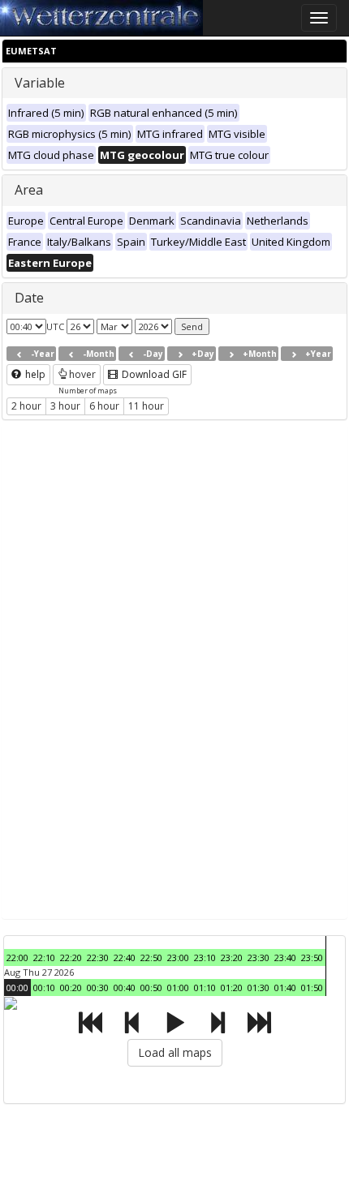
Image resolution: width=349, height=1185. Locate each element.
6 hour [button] (104, 406)
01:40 (285, 987)
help (34, 374)
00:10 (44, 987)
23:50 (312, 957)
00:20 (71, 987)
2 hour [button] (26, 406)
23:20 (232, 957)
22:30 (98, 957)
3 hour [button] (65, 406)
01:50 (312, 987)
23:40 (285, 957)
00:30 (98, 987)
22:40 (125, 957)
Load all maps (175, 1052)
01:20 (232, 987)
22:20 (71, 957)
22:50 (151, 957)
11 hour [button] (146, 406)
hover (82, 374)
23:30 (258, 957)
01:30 (258, 987)
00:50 (151, 987)
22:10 (44, 957)
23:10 (205, 957)
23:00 (178, 957)
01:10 (205, 987)
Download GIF (153, 374)
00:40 (125, 987)
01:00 (178, 987)
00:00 (17, 987)
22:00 (17, 957)
